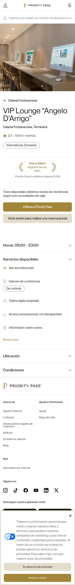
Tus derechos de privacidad (37, 567)
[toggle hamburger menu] (69, 5)
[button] (32, 86)
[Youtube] (36, 490)
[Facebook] (25, 490)
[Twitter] (56, 490)
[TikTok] (15, 490)
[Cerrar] (70, 515)
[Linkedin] (46, 490)
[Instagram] (5, 490)
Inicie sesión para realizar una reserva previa (37, 218)
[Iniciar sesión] (5, 5)
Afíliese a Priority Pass (37, 207)
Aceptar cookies (37, 578)
